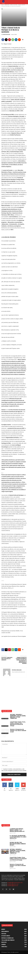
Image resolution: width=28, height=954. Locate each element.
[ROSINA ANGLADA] (6, 672)
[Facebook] (2, 39)
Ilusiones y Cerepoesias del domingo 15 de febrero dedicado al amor (18, 731)
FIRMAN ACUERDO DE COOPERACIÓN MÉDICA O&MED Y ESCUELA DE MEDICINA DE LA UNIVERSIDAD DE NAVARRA (21, 660)
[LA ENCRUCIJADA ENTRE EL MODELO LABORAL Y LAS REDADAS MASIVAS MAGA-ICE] (5, 830)
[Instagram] (6, 889)
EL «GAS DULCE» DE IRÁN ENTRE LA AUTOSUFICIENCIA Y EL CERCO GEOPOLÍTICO (18, 837)
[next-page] (5, 736)
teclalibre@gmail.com (12, 885)
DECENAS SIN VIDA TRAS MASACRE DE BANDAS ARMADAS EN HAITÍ (18, 844)
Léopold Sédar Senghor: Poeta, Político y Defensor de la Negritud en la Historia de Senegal (17, 723)
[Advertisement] (14, 694)
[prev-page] (2, 736)
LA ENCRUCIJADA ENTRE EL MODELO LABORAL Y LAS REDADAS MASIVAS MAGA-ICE (17, 830)
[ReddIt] (19, 39)
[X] (6, 39)
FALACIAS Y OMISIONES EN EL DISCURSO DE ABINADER (6, 659)
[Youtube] (13, 889)
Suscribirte (23, 783)
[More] (22, 39)
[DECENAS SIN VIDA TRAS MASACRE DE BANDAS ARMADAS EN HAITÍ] (5, 844)
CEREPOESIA (7, 4)
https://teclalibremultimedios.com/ (18, 671)
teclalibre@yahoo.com (12, 884)
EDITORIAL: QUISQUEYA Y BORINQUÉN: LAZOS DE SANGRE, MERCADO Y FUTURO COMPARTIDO (18, 716)
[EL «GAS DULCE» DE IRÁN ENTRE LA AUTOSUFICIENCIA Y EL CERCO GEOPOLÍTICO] (5, 837)
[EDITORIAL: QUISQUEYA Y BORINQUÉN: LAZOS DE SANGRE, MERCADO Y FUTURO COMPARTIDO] (5, 716)
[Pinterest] (9, 39)
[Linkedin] (16, 39)
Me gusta (4, 783)
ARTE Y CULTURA (13, 4)
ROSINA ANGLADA (6, 34)
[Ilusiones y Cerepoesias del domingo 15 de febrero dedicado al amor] (5, 731)
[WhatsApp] (12, 39)
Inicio (2, 4)
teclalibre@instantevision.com (15, 882)
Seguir (10, 783)
